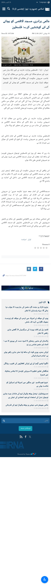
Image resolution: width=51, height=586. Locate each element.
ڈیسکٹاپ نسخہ (25, 428)
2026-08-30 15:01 (40, 378)
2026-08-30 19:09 (40, 348)
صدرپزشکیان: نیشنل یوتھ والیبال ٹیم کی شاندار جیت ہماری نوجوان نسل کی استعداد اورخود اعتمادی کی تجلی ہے (25, 395)
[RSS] (21, 437)
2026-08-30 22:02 (40, 325)
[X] (30, 437)
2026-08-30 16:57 (40, 359)
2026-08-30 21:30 (40, 336)
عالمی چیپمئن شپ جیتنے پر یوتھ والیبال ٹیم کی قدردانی (27, 405)
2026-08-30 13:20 (40, 389)
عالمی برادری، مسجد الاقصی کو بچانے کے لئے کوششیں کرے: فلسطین (26, 24)
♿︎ (44, 579)
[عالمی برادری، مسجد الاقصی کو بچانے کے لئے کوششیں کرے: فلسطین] (25, 51)
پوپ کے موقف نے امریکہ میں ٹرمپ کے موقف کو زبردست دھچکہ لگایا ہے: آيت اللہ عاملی (26, 320)
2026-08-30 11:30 (40, 400)
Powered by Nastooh (24, 454)
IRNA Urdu (28, 9)
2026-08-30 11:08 (40, 408)
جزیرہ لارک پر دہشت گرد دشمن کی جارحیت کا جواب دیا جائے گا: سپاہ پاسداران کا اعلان (27, 309)
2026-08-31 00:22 (40, 314)
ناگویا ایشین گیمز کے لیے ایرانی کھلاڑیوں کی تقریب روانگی (26, 363)
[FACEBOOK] (25, 437)
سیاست (23, 239)
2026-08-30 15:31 (40, 367)
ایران (29, 239)
